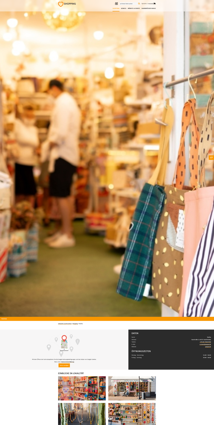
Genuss (123, 8)
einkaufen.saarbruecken (65, 323)
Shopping (116, 8)
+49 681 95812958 (205, 342)
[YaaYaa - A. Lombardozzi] (82, 388)
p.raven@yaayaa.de (205, 344)
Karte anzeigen (64, 365)
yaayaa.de (208, 346)
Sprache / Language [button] (147, 3)
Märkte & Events (134, 8)
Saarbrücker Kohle (148, 8)
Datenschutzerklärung (67, 362)
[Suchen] (139, 3)
